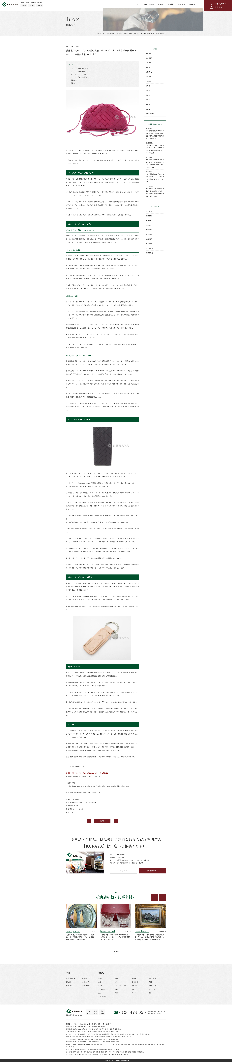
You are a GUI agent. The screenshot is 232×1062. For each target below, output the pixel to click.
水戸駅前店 (149, 72)
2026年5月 (149, 225)
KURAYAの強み (149, 4)
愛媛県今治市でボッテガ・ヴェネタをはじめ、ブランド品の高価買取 (87, 773)
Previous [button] (154, 897)
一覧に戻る (102, 821)
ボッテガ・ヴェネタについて (79, 68)
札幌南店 (148, 76)
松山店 (148, 109)
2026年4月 (149, 230)
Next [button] (162, 897)
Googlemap (123, 871)
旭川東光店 (149, 53)
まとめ (73, 83)
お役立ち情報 (86, 985)
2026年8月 (149, 211)
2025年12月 (149, 248)
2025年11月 (149, 253)
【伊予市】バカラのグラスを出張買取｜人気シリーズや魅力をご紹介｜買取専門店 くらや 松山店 (155, 178)
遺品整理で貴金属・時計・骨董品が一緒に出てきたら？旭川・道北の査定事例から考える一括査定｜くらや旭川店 (155, 192)
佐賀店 (148, 90)
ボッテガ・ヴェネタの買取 (79, 77)
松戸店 (148, 100)
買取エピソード (75, 80)
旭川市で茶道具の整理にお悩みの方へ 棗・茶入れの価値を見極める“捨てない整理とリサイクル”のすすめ (155, 163)
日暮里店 (148, 63)
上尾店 (148, 86)
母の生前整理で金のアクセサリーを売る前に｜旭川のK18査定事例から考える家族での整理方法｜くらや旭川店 (155, 134)
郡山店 (148, 67)
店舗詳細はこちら (152, 871)
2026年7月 (149, 216)
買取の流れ (181, 4)
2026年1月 (149, 243)
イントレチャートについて (79, 74)
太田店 (148, 95)
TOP (138, 4)
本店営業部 (149, 58)
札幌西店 (148, 81)
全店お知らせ (150, 113)
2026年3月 (149, 234)
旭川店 (148, 104)
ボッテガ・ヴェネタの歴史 (79, 71)
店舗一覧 (84, 978)
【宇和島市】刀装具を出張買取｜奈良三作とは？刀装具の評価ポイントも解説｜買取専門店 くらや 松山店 (155, 149)
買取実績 (171, 4)
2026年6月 (149, 220)
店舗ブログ (101, 33)
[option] (81, 922)
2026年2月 (149, 239)
